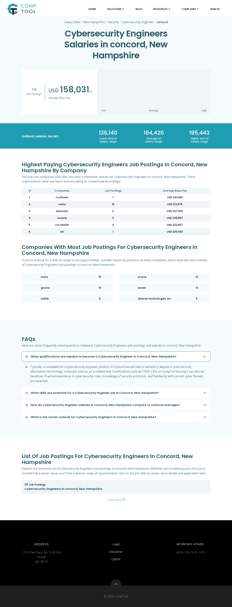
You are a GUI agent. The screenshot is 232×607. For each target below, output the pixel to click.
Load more (114, 500)
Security (113, 22)
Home (92, 9)
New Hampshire (94, 22)
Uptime (116, 559)
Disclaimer (116, 552)
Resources (160, 9)
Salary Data (72, 22)
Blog (139, 9)
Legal (116, 544)
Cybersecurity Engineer (138, 22)
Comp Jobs (189, 9)
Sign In (214, 9)
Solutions (114, 9)
